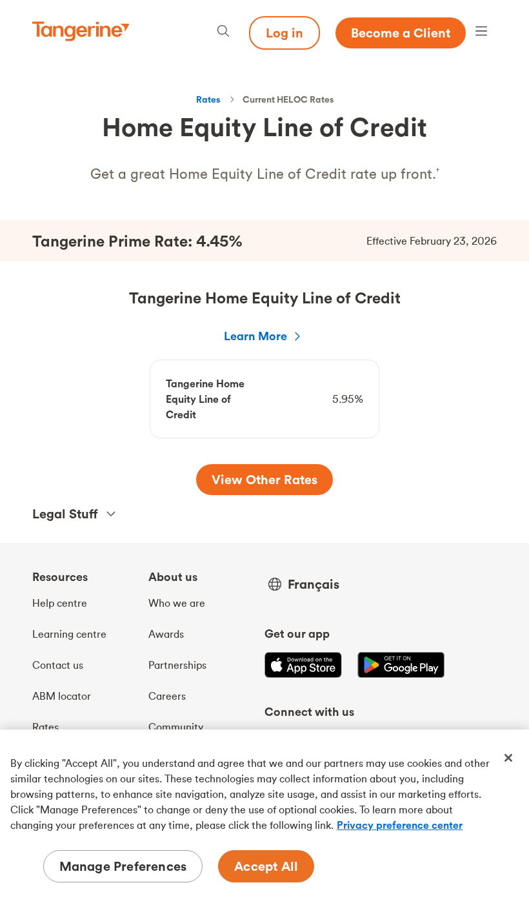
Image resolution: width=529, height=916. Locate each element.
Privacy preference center (400, 825)
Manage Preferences (123, 866)
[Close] (508, 758)
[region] (264, 822)
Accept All (266, 866)
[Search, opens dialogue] (223, 32)
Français (313, 584)
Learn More (255, 336)
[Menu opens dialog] (481, 32)
